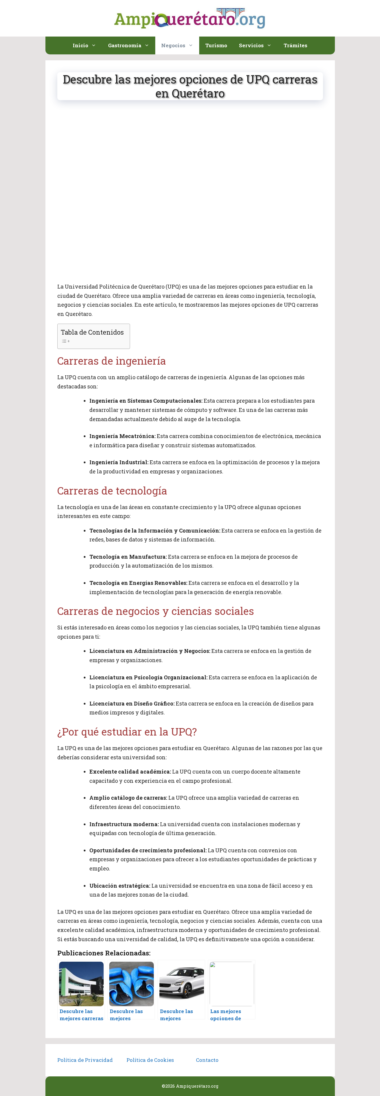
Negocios (173, 45)
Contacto (207, 1059)
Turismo (216, 45)
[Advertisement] (190, 152)
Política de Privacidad (85, 1059)
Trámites (295, 45)
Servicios (251, 45)
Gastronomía (124, 45)
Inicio (80, 45)
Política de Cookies (150, 1059)
